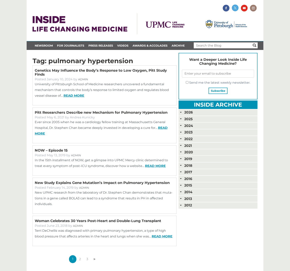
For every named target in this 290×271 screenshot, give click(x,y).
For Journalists (70, 45)
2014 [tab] (188, 192)
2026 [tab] (188, 112)
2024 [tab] (188, 126)
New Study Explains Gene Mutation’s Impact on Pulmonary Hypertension (102, 183)
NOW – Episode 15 (51, 150)
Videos (122, 45)
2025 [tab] (188, 119)
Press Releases (100, 45)
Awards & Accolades (150, 45)
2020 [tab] (188, 152)
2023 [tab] (188, 132)
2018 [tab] (188, 165)
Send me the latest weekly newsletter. (219, 82)
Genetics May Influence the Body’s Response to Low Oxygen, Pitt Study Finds (101, 72)
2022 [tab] (188, 139)
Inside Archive (218, 104)
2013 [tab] (188, 199)
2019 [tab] (188, 159)
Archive (178, 45)
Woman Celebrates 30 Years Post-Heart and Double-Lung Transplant (98, 221)
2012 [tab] (188, 205)
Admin (83, 79)
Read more (74, 96)
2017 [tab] (188, 172)
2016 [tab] (188, 179)
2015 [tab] (188, 185)
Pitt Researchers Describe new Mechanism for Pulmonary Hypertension (101, 112)
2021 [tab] (188, 145)
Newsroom (44, 45)
